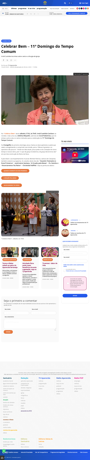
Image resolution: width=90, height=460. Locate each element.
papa (22, 405)
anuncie (72, 8)
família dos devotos (9, 402)
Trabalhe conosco (13, 452)
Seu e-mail (35, 309)
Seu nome (7, 309)
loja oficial (6, 414)
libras (22, 398)
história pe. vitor (8, 442)
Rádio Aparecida (63, 378)
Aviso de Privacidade (27, 452)
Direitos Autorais (72, 452)
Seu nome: (67, 249)
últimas (14, 8)
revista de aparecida (10, 430)
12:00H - (56, 14)
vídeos (5, 433)
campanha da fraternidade (25, 384)
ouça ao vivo (60, 383)
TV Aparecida (44, 378)
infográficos (24, 395)
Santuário (7, 378)
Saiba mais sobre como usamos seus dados (73, 265)
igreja (22, 393)
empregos (77, 381)
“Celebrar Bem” (9, 134)
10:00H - (14, 14)
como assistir (64, 8)
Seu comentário (9, 317)
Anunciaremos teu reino (11, 185)
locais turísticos (7, 412)
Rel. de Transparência (41, 452)
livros (40, 444)
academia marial (8, 381)
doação (5, 400)
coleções (41, 447)
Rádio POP (78, 378)
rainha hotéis (7, 427)
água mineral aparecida (10, 383)
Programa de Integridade (58, 452)
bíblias (23, 444)
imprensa (6, 409)
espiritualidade (25, 390)
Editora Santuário (25, 440)
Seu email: (67, 257)
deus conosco (25, 447)
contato (5, 397)
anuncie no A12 (26, 411)
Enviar (8, 332)
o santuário (6, 422)
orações (23, 403)
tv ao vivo (31, 8)
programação (42, 8)
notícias (5, 417)
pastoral (5, 425)
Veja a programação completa (76, 13)
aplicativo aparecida (27, 381)
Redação (24, 378)
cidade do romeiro (8, 386)
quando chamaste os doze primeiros (15, 171)
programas (22, 8)
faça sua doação (54, 8)
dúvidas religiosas (26, 388)
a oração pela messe (10, 178)
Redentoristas (9, 439)
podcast (58, 386)
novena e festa (8, 420)
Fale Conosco (84, 452)
